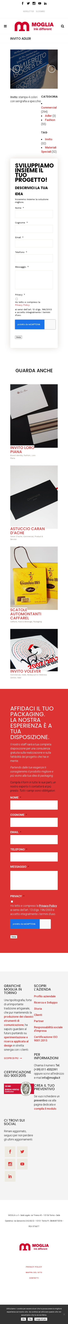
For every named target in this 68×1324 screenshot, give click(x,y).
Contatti (34, 1278)
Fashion (50, 120)
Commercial (49, 107)
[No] (64, 1314)
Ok (23, 1319)
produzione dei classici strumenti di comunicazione (18, 1021)
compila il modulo (45, 1108)
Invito (48, 139)
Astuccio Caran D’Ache (27, 530)
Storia (38, 1008)
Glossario (40, 11)
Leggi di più (41, 1319)
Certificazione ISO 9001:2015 (46, 1038)
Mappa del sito (34, 1272)
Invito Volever (25, 671)
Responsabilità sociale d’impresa (48, 1029)
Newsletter (28, 11)
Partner (39, 1021)
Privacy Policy (22, 305)
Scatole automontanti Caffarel (25, 614)
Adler (48, 115)
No (30, 1319)
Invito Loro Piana (22, 449)
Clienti (38, 1015)
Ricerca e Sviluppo (46, 1002)
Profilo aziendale (45, 996)
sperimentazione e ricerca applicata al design (16, 1041)
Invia (18, 337)
